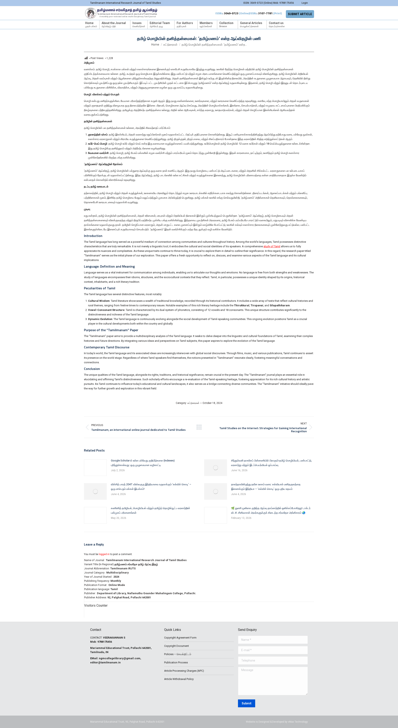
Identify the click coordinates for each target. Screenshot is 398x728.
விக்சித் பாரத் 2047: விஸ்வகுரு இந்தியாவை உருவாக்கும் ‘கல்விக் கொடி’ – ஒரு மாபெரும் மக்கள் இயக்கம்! (151, 486)
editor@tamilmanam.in (105, 662)
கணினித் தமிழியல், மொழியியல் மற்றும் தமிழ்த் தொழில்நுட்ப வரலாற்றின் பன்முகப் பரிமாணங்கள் (150, 510)
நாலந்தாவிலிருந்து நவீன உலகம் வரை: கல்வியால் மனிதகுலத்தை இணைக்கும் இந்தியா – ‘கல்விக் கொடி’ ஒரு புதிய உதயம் (266, 486)
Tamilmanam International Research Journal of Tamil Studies (146, 560)
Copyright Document (176, 645)
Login (305, 2)
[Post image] (95, 467)
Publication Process (176, 662)
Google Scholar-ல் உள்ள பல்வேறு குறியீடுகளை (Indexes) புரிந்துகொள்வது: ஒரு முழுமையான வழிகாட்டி (143, 463)
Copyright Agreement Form (180, 637)
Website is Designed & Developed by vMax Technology (277, 721)
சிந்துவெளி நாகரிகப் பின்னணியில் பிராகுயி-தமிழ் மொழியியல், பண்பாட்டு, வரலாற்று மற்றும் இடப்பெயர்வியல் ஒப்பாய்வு (271, 463)
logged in (104, 554)
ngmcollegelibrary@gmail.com (119, 658)
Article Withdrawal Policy (179, 679)
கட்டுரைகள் (193, 403)
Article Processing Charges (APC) (184, 670)
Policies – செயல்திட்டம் (177, 654)
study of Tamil (271, 246)
